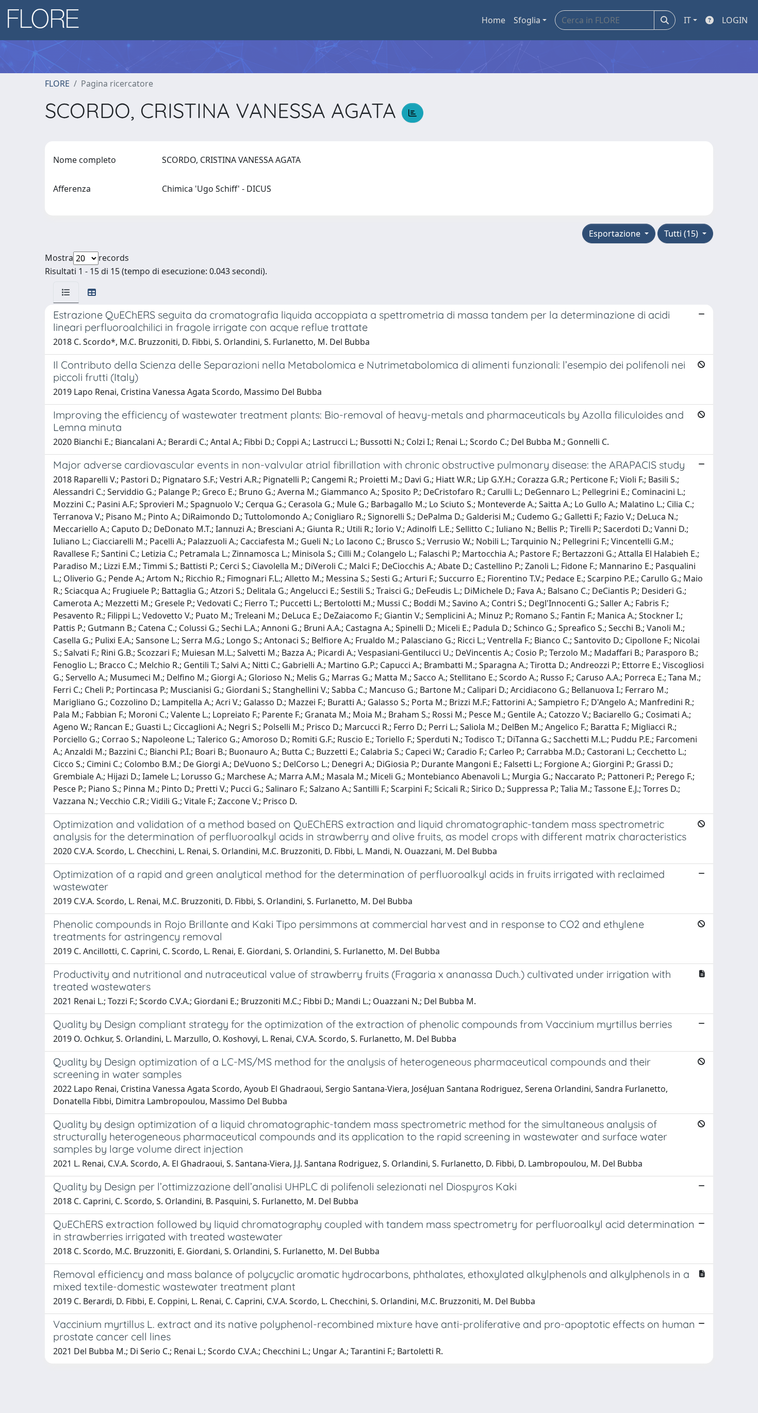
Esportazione (615, 233)
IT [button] (687, 20)
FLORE (57, 83)
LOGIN (735, 20)
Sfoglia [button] (527, 20)
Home (493, 20)
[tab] (66, 292)
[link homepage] (47, 20)
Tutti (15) (682, 233)
